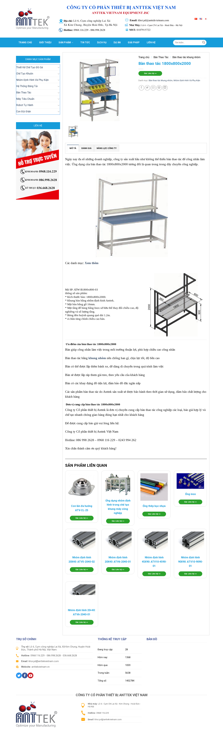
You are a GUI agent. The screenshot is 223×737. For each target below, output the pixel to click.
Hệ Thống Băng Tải (27, 86)
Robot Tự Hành (24, 105)
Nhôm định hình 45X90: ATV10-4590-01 (154, 561)
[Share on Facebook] (141, 87)
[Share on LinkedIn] (165, 87)
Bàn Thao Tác (23, 92)
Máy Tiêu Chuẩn (25, 98)
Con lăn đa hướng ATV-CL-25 (81, 508)
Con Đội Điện (23, 111)
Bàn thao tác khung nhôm (186, 57)
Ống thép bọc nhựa (154, 506)
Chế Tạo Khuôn (24, 73)
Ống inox (190, 494)
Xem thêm (92, 263)
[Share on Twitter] (147, 87)
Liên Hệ (151, 42)
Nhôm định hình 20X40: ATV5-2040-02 (82, 559)
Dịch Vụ (101, 42)
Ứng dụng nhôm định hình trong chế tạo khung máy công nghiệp (117, 507)
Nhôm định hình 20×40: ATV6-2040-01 (81, 612)
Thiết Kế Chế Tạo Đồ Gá (29, 67)
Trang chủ (25, 42)
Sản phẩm (65, 42)
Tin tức (85, 42)
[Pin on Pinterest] (159, 87)
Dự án (117, 42)
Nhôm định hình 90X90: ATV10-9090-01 (190, 561)
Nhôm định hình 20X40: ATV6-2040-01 (118, 559)
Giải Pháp (134, 42)
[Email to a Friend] (153, 87)
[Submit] (203, 42)
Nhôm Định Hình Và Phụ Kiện (32, 79)
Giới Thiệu (45, 42)
